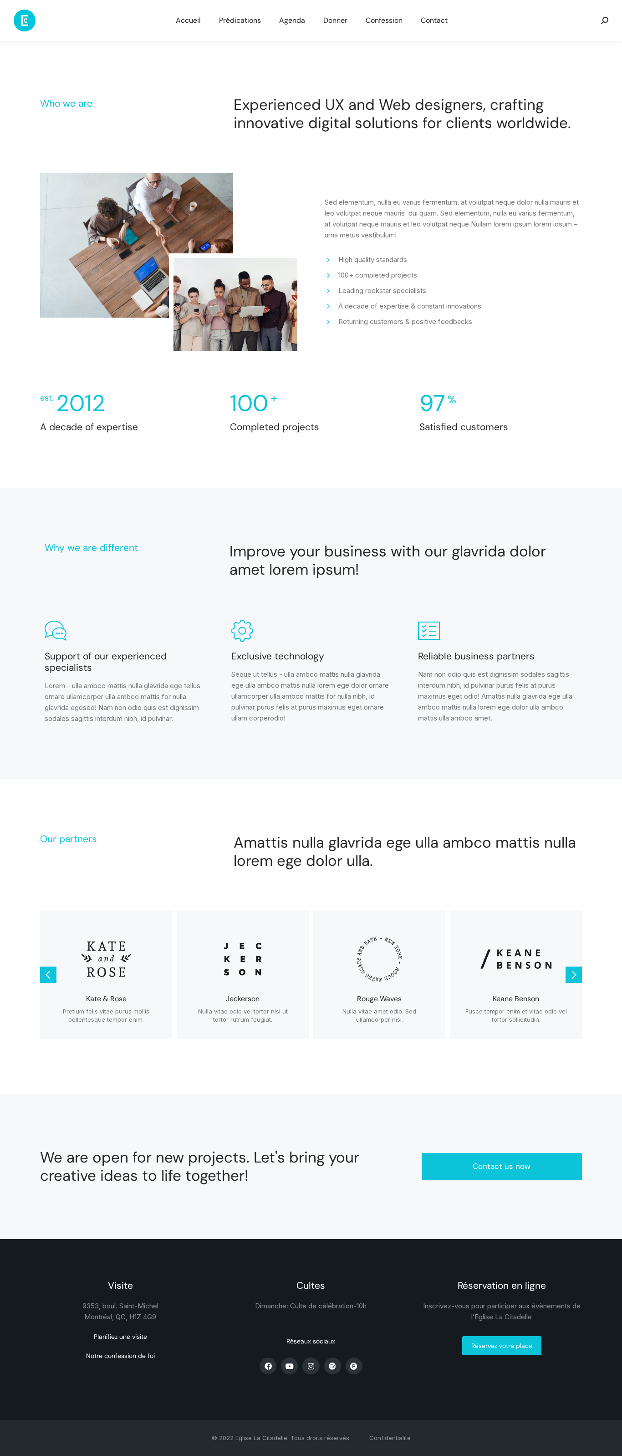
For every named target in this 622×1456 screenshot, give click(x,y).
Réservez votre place (501, 1346)
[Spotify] (332, 1366)
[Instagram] (310, 1366)
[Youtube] (289, 1366)
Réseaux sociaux (310, 1341)
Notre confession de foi (120, 1356)
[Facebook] (268, 1366)
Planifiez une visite (120, 1337)
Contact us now (501, 1166)
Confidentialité (390, 1437)
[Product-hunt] (354, 1366)
